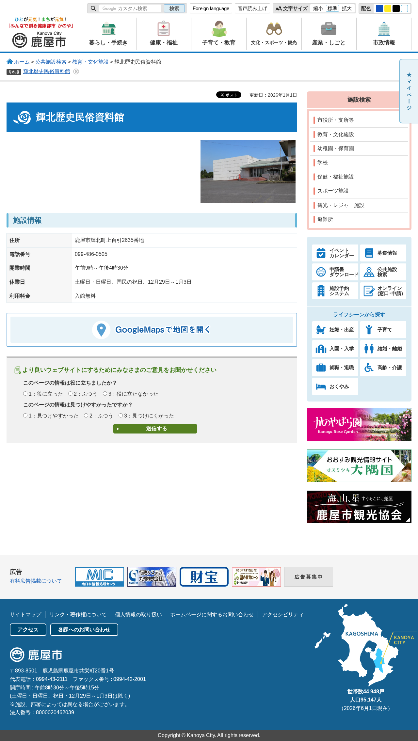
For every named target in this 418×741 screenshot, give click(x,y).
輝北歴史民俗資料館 (46, 71)
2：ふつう (86, 394)
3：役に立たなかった (133, 394)
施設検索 (359, 99)
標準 (332, 8)
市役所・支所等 (335, 120)
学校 (322, 162)
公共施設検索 (51, 62)
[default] (404, 8)
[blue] (379, 8)
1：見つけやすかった (54, 415)
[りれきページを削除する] (76, 71)
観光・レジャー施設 (340, 205)
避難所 (325, 219)
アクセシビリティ (283, 614)
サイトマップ (25, 614)
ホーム (22, 62)
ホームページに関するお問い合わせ (212, 614)
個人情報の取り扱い (138, 614)
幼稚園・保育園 (335, 148)
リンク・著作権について (78, 614)
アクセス (28, 629)
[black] (396, 8)
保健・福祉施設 (335, 177)
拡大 (347, 8)
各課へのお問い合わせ (84, 629)
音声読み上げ (252, 8)
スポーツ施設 (333, 191)
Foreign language (211, 8)
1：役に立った (46, 394)
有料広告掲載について (36, 581)
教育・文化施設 (90, 62)
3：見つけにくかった (149, 415)
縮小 (318, 8)
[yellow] (388, 8)
